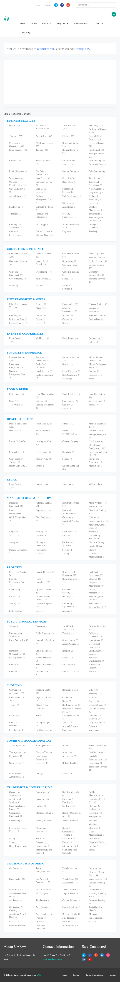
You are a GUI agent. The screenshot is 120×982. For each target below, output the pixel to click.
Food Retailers (71, 394)
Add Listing (25, 32)
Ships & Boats (70, 893)
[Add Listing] (114, 14)
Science (94, 532)
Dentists (15, 430)
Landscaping (16, 207)
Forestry (67, 842)
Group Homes (70, 640)
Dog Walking (96, 192)
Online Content (98, 261)
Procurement (95, 375)
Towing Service (71, 889)
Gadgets (94, 701)
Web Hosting (44, 272)
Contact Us (98, 23)
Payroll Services (71, 371)
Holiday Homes (97, 752)
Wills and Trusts (98, 484)
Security (67, 550)
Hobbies (67, 315)
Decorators (42, 799)
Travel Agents (17, 745)
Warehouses (95, 603)
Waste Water (16, 178)
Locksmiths (68, 838)
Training (42, 150)
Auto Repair (68, 207)
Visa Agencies (17, 752)
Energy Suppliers (98, 521)
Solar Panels (69, 532)
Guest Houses (17, 763)
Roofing (41, 806)
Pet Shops (15, 715)
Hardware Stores (71, 705)
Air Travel (15, 900)
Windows (94, 824)
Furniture (68, 160)
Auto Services (44, 889)
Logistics (95, 868)
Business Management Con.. (44, 199)
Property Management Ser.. (17, 582)
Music (41, 308)
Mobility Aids (43, 459)
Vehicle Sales (70, 879)
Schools (15, 626)
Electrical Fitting (97, 542)
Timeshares (15, 214)
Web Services (97, 257)
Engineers (67, 231)
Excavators (42, 842)
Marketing (96, 125)
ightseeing (42, 763)
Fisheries (67, 535)
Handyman (95, 813)
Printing (68, 136)
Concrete (94, 838)
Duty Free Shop (97, 722)
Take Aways (16, 405)
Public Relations (18, 171)
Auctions (67, 611)
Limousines (95, 889)
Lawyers (42, 484)
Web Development (71, 196)
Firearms (41, 535)
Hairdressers (96, 441)
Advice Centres (70, 644)
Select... (67, 164)
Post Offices (68, 664)
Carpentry (68, 517)
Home (22, 23)
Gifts (93, 690)
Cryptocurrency (17, 279)
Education (68, 203)
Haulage (93, 921)
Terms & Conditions (94, 975)
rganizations (95, 466)
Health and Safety (18, 466)
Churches (14, 671)
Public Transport (45, 633)
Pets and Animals (18, 323)
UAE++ (40, 975)
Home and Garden (98, 842)
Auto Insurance (70, 925)
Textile (14, 705)
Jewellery (94, 231)
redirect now (82, 48)
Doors (66, 828)
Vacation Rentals (97, 607)
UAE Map (46, 23)
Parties (40, 319)
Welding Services (45, 820)
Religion (67, 651)
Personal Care (97, 430)
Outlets (67, 697)
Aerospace (15, 542)
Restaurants (16, 394)
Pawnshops (68, 379)
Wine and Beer (97, 401)
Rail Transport (96, 918)
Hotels (67, 745)
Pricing (76, 975)
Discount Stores (44, 231)
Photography (70, 304)
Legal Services (17, 235)
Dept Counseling (70, 375)
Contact (113, 975)
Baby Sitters (69, 182)
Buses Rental (17, 879)
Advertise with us (81, 23)
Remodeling (16, 820)
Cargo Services (98, 879)
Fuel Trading (16, 730)
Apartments (69, 756)
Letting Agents (17, 611)
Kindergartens (17, 658)
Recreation (15, 756)
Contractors (15, 231)
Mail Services (43, 279)
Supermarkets (70, 401)
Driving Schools (71, 914)
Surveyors (95, 817)
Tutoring (68, 633)
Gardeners (68, 806)
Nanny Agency (96, 189)
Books (66, 701)
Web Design (96, 253)
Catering (41, 401)
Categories (60, 23)
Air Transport (43, 893)
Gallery (34, 23)
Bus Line (67, 921)
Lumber (93, 846)
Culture (67, 319)
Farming (41, 532)
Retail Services (18, 150)
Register (48, 5)
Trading (15, 136)
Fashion (94, 312)
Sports (41, 304)
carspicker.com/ (46, 48)
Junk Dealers (43, 178)
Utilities (94, 517)
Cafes (14, 401)
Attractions (68, 752)
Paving (13, 838)
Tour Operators (45, 745)
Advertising (44, 136)
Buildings (68, 596)
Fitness (68, 424)
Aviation (41, 918)
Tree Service (96, 178)
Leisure (41, 315)
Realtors (14, 596)
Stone (92, 550)
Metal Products (98, 503)
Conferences (96, 338)
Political (94, 671)
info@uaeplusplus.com (52, 959)
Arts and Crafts (98, 304)
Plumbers (95, 820)
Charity (14, 664)
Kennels (93, 203)
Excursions (95, 763)
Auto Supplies (43, 224)
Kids (93, 697)
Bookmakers (96, 319)
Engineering (43, 510)
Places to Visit (44, 752)
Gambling (15, 315)
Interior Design (70, 171)
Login (38, 5)
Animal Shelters (17, 196)
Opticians (68, 452)
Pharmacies (44, 424)
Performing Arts (18, 319)
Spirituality (16, 452)
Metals (40, 838)
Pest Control (96, 150)
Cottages (41, 774)
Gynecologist (43, 452)
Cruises (40, 921)
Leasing (94, 371)
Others (15, 125)
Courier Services (71, 900)
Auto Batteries (44, 907)
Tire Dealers (95, 214)
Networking (69, 261)
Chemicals (94, 828)
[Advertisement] (60, 82)
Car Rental (16, 868)
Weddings (42, 338)
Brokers (67, 364)
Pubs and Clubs (97, 315)
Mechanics (95, 914)
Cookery (67, 405)
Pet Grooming (97, 160)
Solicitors (68, 484)
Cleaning (15, 160)
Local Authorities (18, 640)
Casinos (94, 308)
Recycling (68, 178)
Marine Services (71, 907)
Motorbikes (16, 889)
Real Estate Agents (45, 730)
